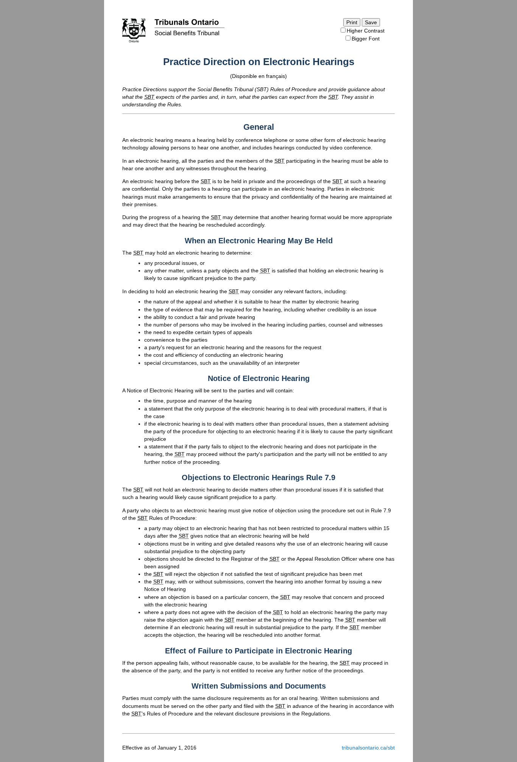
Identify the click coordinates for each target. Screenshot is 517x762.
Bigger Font (366, 39)
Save (371, 22)
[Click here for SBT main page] (173, 43)
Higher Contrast (366, 31)
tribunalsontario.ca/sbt (368, 748)
